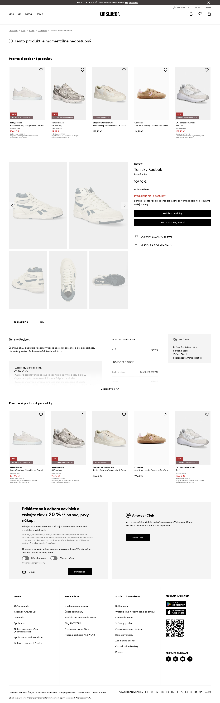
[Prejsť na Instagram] (175, 659)
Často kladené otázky (127, 646)
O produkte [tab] (21, 321)
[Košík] (209, 14)
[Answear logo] (110, 13)
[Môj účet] (191, 14)
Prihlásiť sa (80, 571)
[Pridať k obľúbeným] (41, 70)
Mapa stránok (99, 692)
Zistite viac (137, 537)
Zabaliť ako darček (125, 640)
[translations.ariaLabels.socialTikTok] (190, 659)
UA (200, 692)
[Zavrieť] (208, 2)
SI (191, 692)
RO (186, 692)
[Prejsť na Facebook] (168, 659)
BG (146, 692)
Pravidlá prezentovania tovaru (80, 617)
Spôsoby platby (123, 623)
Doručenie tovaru (124, 617)
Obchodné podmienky (76, 605)
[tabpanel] (110, 359)
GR (162, 692)
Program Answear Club (77, 629)
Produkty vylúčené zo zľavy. (42, 543)
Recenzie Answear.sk (25, 611)
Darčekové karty (124, 634)
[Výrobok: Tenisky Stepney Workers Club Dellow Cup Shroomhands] (110, 93)
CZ (157, 692)
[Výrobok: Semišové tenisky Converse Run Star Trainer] (151, 93)
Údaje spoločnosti (67, 692)
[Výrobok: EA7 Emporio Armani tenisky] (192, 93)
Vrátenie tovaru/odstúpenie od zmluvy (135, 611)
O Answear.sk (21, 605)
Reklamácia (121, 605)
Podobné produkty (172, 213)
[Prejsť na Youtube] (182, 659)
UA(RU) (208, 692)
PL (182, 692)
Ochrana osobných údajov (28, 643)
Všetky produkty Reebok (173, 222)
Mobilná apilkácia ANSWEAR (80, 634)
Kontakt (119, 652)
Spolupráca (20, 623)
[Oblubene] (200, 14)
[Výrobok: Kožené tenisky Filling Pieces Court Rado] (27, 93)
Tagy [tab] (41, 321)
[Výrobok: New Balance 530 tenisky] (68, 93)
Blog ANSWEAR (73, 623)
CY (152, 692)
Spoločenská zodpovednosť (28, 637)
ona (11, 13)
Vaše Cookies (84, 692)
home (39, 13)
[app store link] (176, 612)
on (19, 13)
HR (167, 692)
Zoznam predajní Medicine (129, 629)
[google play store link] (176, 604)
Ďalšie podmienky (74, 611)
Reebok (138, 163)
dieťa (28, 13)
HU (172, 692)
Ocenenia (19, 617)
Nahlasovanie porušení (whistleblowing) (26, 630)
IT (177, 692)
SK (196, 692)
